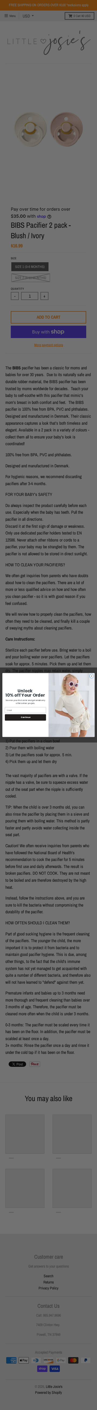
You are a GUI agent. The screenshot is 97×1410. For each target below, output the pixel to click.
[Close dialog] (91, 676)
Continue (25, 717)
